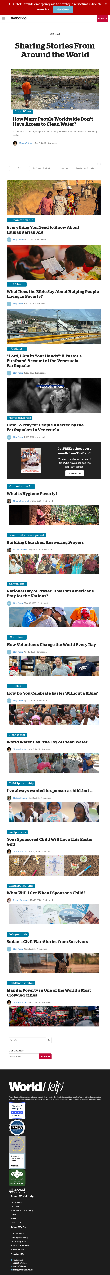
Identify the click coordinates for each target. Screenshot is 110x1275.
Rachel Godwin (20, 550)
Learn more (75, 473)
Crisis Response (18, 1241)
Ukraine (63, 168)
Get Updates (16, 1050)
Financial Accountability (22, 1210)
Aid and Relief (41, 168)
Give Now (63, 9)
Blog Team (18, 239)
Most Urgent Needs (20, 1245)
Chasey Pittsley (26, 143)
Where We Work (18, 1249)
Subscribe (45, 1056)
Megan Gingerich (21, 501)
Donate (102, 18)
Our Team (15, 1206)
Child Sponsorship (19, 1237)
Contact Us (16, 1222)
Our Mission (16, 1202)
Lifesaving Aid (17, 1233)
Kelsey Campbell (21, 900)
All (19, 168)
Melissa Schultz (20, 798)
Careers (15, 1214)
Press (13, 1218)
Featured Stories (86, 168)
